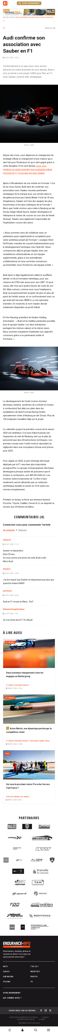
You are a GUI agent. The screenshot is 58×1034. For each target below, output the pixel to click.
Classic (6, 971)
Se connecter (9, 530)
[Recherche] (35, 1030)
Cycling (6, 981)
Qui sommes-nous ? (12, 998)
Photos (34, 976)
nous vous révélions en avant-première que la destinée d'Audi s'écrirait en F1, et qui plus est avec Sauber (27, 169)
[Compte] (22, 1030)
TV (31, 981)
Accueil (6, 17)
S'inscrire (22, 530)
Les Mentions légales (25, 1019)
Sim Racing (8, 976)
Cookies (41, 1019)
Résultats (35, 971)
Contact (45, 1017)
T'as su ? (34, 966)
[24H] (9, 1030)
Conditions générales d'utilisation (23, 1017)
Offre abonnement (31, 3)
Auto (13, 17)
